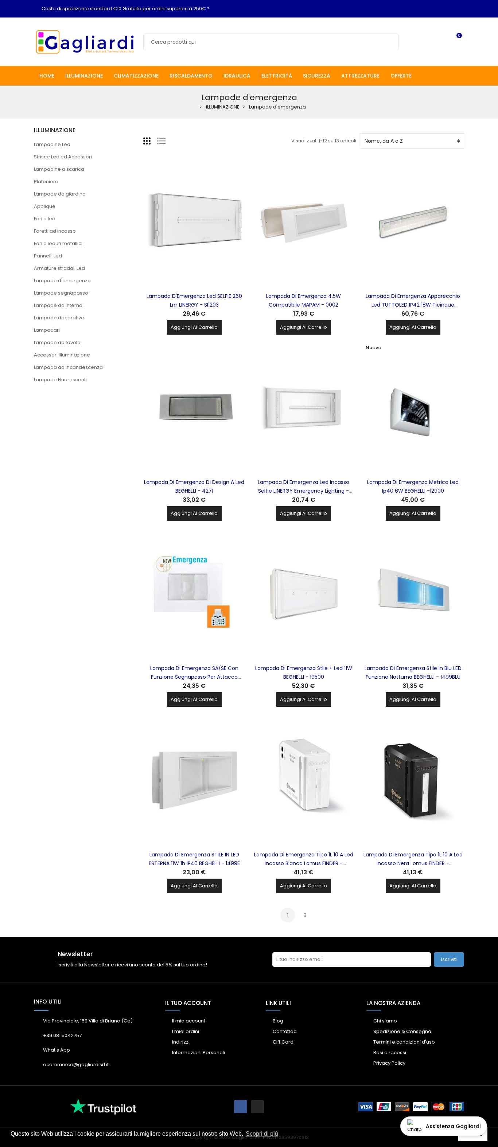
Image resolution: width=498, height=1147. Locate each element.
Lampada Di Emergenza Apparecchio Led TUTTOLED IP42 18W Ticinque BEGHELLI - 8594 (413, 304)
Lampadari (47, 330)
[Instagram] (257, 1106)
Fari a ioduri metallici (58, 243)
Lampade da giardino (60, 193)
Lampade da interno (58, 305)
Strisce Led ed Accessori (63, 156)
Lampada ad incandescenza (68, 367)
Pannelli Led (48, 255)
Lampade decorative (59, 317)
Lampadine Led (52, 144)
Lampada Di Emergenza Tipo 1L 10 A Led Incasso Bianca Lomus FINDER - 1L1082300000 (303, 863)
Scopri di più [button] (262, 1134)
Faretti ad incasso (55, 231)
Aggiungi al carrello (194, 327)
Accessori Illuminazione (62, 354)
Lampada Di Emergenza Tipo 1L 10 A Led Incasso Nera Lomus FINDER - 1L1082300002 (413, 863)
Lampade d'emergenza (62, 280)
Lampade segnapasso (61, 292)
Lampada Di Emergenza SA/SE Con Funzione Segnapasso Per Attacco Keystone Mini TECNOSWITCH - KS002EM (194, 677)
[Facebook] (240, 1106)
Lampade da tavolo (57, 342)
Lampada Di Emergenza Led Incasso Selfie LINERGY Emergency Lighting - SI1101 (303, 490)
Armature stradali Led (59, 268)
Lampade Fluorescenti (60, 379)
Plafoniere (46, 181)
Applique (44, 206)
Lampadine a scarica (59, 169)
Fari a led (44, 218)
